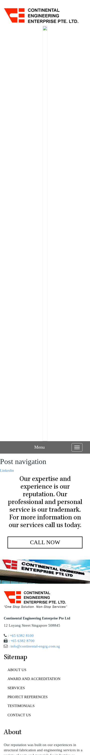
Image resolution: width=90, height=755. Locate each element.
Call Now (45, 542)
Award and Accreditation (34, 679)
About (13, 732)
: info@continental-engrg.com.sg (34, 646)
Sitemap (15, 657)
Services (16, 688)
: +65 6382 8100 (21, 636)
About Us (17, 670)
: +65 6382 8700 (21, 641)
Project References (28, 697)
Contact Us (19, 715)
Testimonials (21, 706)
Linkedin (7, 470)
